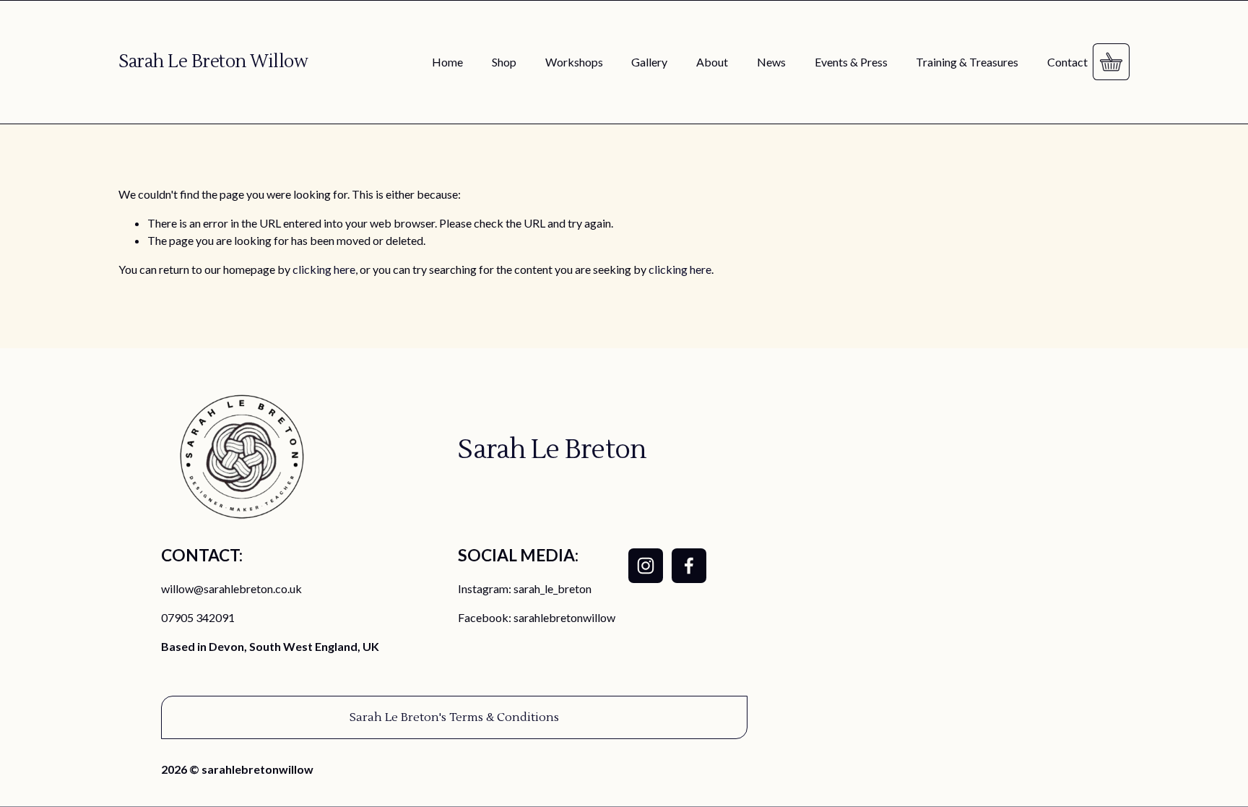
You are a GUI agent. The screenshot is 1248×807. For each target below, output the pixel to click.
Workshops (574, 62)
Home (447, 62)
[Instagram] (645, 565)
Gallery (649, 62)
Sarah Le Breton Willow (213, 62)
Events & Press (851, 62)
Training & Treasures (967, 62)
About (712, 62)
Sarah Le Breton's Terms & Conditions (454, 717)
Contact (1067, 62)
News (771, 62)
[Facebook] (689, 565)
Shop (504, 62)
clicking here (323, 269)
